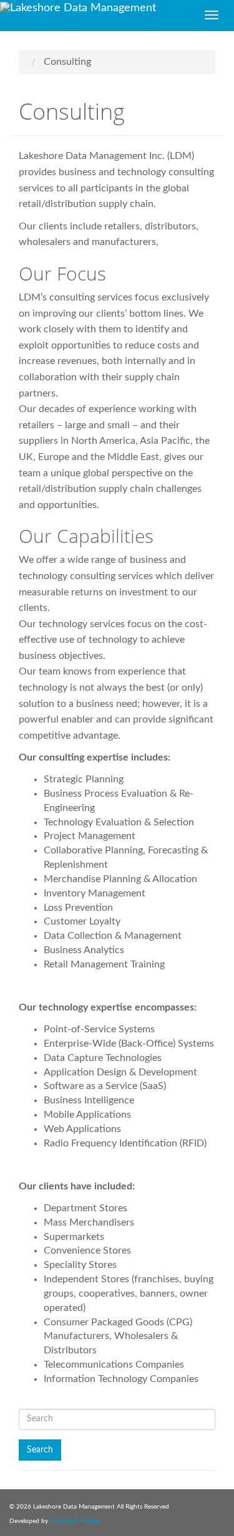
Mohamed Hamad (75, 1521)
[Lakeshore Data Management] (100, 8)
